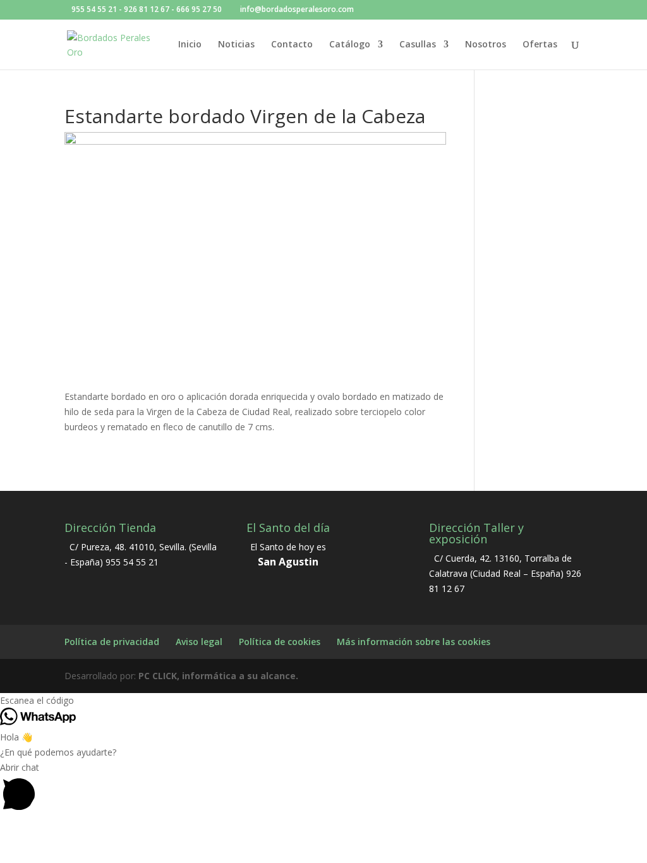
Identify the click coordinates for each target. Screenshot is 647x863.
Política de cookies (279, 642)
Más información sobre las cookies (413, 642)
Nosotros (485, 45)
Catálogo (349, 45)
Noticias (236, 45)
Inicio (190, 45)
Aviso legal (199, 642)
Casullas (417, 45)
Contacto (292, 45)
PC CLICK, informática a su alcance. (218, 676)
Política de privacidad (111, 642)
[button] (323, 789)
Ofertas (540, 45)
